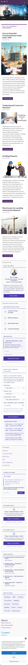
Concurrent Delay (7, 600)
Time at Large (7, 610)
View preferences (14, 661)
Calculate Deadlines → (14, 416)
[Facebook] (6, 1)
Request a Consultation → (14, 518)
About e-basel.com (6, 622)
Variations (6, 607)
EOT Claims (7, 597)
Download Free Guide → (14, 358)
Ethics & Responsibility (7, 625)
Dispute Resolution (16, 610)
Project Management (7, 462)
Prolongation (20, 597)
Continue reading (7, 98)
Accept (14, 653)
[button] (25, 638)
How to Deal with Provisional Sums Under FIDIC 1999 (12, 35)
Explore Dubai (5, 456)
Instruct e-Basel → (14, 295)
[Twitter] (4, 1)
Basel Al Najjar (7, 39)
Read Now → (21, 492)
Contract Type (7, 391)
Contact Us (4, 635)
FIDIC (3, 459)
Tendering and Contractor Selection (13, 106)
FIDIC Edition (7, 385)
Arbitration (5, 450)
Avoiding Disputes (10, 156)
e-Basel (3, 18)
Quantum (13, 607)
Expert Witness (7, 604)
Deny (14, 657)
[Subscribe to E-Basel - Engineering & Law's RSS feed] (2, 1)
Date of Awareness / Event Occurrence (14, 402)
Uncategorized (5, 465)
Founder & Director (6, 627)
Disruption (20, 607)
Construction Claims (7, 453)
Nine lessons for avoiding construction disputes (12, 209)
